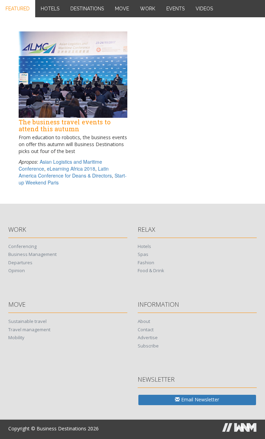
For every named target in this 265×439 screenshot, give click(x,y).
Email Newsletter (199, 399)
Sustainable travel (27, 321)
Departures (20, 262)
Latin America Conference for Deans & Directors (65, 172)
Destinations (87, 8)
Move (122, 8)
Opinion (16, 270)
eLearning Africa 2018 (71, 168)
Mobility (16, 337)
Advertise (148, 337)
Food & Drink (151, 270)
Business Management (32, 254)
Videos (204, 8)
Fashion (146, 262)
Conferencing (22, 246)
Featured (18, 8)
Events (175, 8)
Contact (146, 329)
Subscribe (148, 346)
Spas (143, 254)
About (144, 321)
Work (147, 8)
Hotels (50, 8)
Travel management (29, 329)
